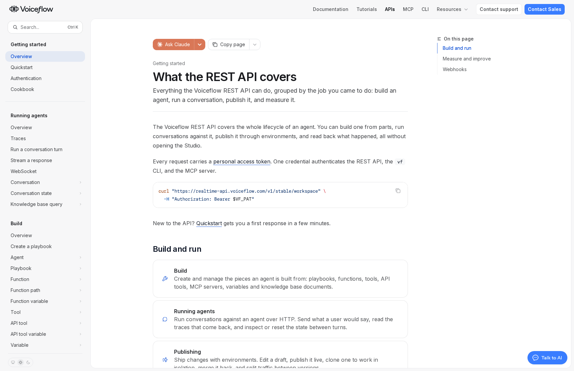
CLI (425, 9)
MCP (408, 9)
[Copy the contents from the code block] (398, 190)
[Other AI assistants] (199, 44)
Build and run (457, 48)
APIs (390, 9)
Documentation (330, 9)
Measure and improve (467, 58)
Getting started (169, 63)
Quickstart (209, 223)
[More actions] (254, 44)
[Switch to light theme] (20, 362)
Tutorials (366, 9)
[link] (280, 279)
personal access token (241, 161)
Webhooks (455, 69)
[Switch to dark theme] (28, 362)
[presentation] (45, 193)
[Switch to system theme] (13, 362)
